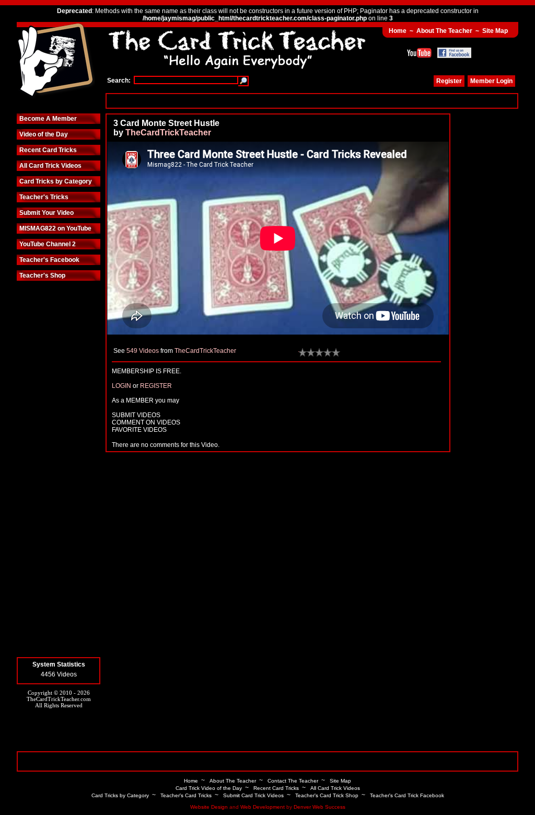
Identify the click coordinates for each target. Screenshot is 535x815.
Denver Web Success (319, 807)
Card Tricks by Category (55, 181)
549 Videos (142, 350)
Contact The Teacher (293, 781)
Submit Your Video (46, 212)
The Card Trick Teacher (56, 61)
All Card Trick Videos (50, 165)
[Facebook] (454, 53)
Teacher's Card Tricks (186, 795)
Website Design (209, 807)
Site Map (495, 31)
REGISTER (156, 385)
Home (397, 31)
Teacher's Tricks (43, 197)
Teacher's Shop (42, 275)
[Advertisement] (312, 101)
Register (449, 81)
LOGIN (121, 385)
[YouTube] (419, 53)
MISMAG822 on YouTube (55, 228)
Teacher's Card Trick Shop (326, 795)
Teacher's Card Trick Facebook (407, 795)
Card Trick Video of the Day (209, 788)
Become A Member (48, 118)
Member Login (491, 81)
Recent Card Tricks (48, 150)
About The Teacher (444, 31)
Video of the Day (43, 134)
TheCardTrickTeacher (168, 132)
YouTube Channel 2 (47, 244)
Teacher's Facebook (49, 259)
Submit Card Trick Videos (253, 795)
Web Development (262, 807)
